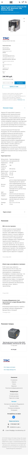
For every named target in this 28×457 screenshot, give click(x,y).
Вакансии (14, 386)
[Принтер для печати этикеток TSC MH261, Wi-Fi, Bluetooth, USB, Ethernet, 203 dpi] (14, 25)
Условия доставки (14, 396)
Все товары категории (9, 367)
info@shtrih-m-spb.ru (15, 427)
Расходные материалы (14, 408)
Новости (14, 382)
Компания (14, 377)
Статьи (14, 384)
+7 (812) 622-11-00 (21, 100)
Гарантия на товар (14, 398)
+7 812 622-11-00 (14, 424)
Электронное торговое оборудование (14, 404)
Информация (14, 391)
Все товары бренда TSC (10, 369)
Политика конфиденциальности (14, 388)
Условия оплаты (14, 394)
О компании (14, 380)
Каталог (14, 401)
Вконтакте (13, 417)
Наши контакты (14, 421)
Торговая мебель (14, 406)
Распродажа (14, 410)
